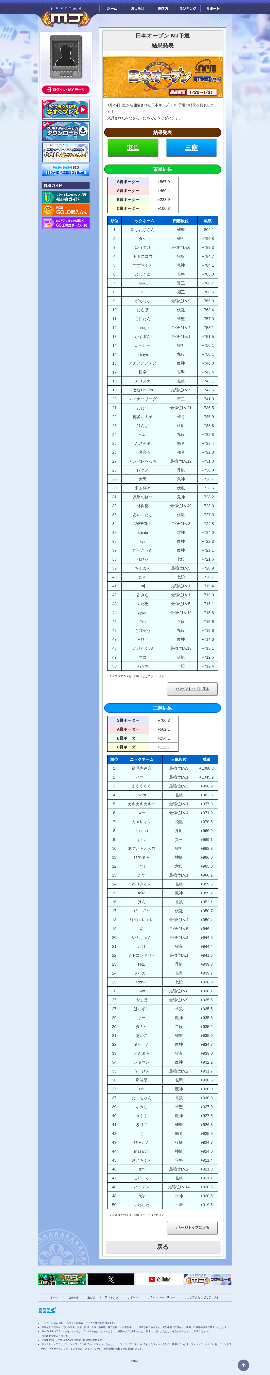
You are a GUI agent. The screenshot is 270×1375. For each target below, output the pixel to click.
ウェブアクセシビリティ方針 (202, 1297)
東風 (133, 147)
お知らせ (72, 1297)
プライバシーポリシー (161, 1297)
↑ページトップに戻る (192, 689)
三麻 (191, 147)
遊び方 (162, 7)
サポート (213, 7)
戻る (163, 1246)
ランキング (187, 7)
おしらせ (137, 7)
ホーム (112, 7)
